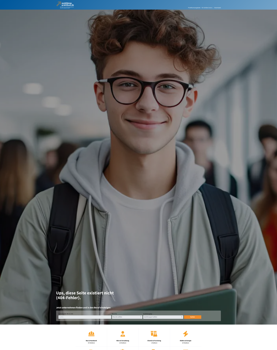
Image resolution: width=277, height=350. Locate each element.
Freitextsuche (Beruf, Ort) (65, 314)
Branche (114, 314)
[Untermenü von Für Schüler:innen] (212, 7)
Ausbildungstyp (147, 314)
